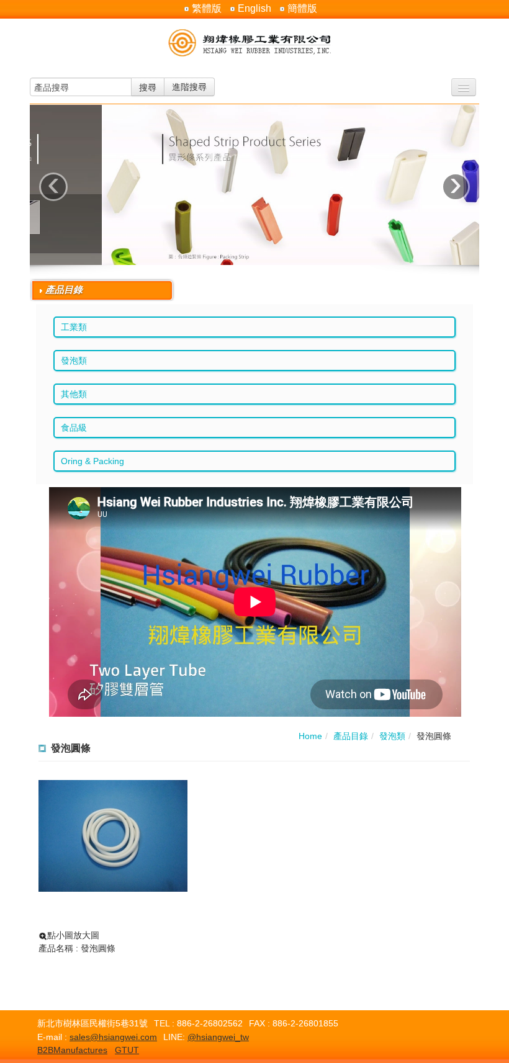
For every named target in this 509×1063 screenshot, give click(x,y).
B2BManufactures (72, 1050)
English (254, 8)
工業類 (74, 327)
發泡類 (74, 361)
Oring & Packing (92, 461)
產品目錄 (350, 736)
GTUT (127, 1050)
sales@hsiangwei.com (113, 1037)
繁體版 (207, 8)
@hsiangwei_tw (218, 1037)
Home (310, 736)
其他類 (74, 394)
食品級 (74, 428)
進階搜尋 (189, 87)
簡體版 (302, 8)
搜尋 (147, 87)
